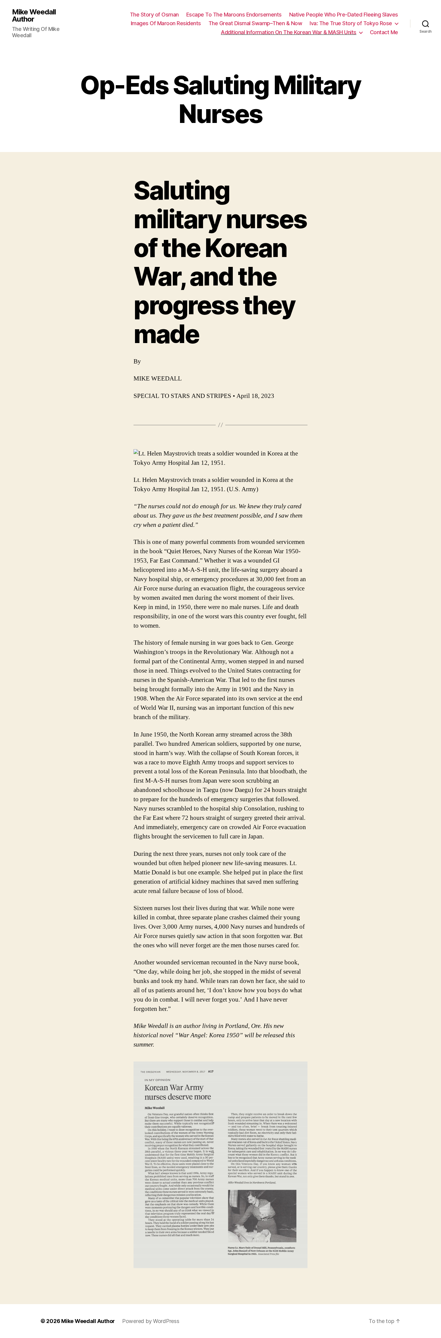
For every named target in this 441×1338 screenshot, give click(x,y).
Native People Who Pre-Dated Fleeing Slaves (343, 14)
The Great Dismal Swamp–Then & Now (255, 23)
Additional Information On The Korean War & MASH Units (288, 32)
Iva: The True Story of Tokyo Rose (351, 23)
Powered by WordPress (150, 1321)
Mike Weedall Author (34, 15)
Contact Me (384, 32)
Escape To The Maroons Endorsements (234, 14)
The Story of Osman (154, 14)
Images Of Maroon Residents (166, 23)
